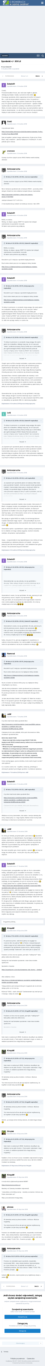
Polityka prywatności (18, 1358)
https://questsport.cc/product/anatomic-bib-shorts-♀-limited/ (22, 969)
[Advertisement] (22, 29)
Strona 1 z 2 (25, 76)
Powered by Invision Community (22, 1363)
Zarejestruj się (22, 1317)
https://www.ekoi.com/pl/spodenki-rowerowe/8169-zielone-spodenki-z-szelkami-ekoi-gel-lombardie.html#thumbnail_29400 (21, 727)
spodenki (16, 69)
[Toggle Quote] (5, 177)
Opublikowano (17, 86)
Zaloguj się (22, 1331)
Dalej (38, 76)
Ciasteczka (30, 1358)
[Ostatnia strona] (42, 76)
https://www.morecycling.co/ (11, 1185)
